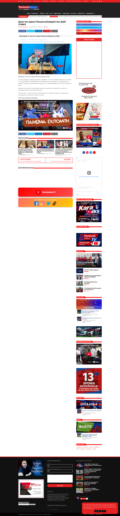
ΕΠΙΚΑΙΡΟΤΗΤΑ (81, 13)
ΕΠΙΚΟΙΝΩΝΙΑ (45, 1)
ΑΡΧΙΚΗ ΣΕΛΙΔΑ (37, 1)
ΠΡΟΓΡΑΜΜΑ (61, 1)
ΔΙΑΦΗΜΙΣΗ (85, 1)
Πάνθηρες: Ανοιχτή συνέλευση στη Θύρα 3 (91, 411)
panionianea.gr (99, 514)
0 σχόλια (84, 316)
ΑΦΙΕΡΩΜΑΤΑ (79, 447)
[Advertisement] (76, 8)
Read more (89, 315)
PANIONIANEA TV (90, 13)
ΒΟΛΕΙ (67, 494)
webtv (46, 27)
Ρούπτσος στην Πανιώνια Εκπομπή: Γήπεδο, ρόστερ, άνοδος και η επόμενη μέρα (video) (42, 41)
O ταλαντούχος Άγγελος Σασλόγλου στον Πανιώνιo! (92, 318)
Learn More (97, 511)
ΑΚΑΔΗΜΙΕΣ (50, 496)
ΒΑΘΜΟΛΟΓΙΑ (53, 1)
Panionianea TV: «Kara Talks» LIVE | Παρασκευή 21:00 (33, 39)
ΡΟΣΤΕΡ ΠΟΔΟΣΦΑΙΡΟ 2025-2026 (74, 1)
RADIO (67, 498)
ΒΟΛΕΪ (47, 13)
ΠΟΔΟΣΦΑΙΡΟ (34, 13)
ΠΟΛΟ (51, 13)
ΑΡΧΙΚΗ (28, 13)
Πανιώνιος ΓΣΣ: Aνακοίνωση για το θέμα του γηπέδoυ (88, 16)
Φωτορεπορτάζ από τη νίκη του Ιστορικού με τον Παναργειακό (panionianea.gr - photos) (89, 435)
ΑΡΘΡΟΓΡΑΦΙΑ (66, 13)
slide (74, 16)
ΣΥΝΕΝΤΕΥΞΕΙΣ (57, 13)
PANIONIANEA (96, 447)
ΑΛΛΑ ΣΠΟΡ (73, 13)
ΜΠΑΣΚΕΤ (42, 13)
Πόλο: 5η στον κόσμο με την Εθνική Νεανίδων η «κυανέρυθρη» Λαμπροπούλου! (90, 311)
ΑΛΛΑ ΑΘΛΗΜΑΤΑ (51, 498)
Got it (104, 511)
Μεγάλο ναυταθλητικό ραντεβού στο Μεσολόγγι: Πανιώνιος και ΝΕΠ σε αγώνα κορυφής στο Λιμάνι (48, 16)
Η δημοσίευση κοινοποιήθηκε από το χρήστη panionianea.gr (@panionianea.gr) (95, 191)
